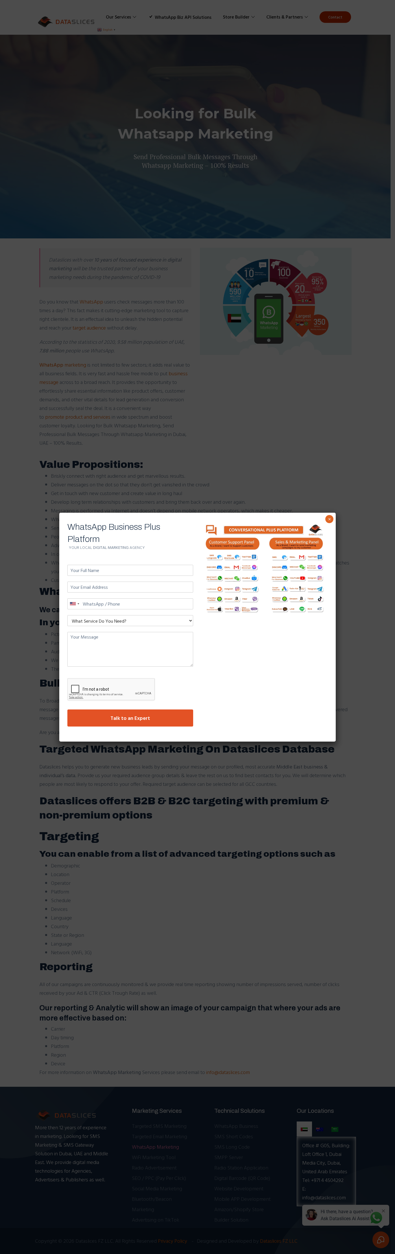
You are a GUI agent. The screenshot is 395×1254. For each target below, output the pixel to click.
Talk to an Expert (130, 718)
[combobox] (74, 604)
